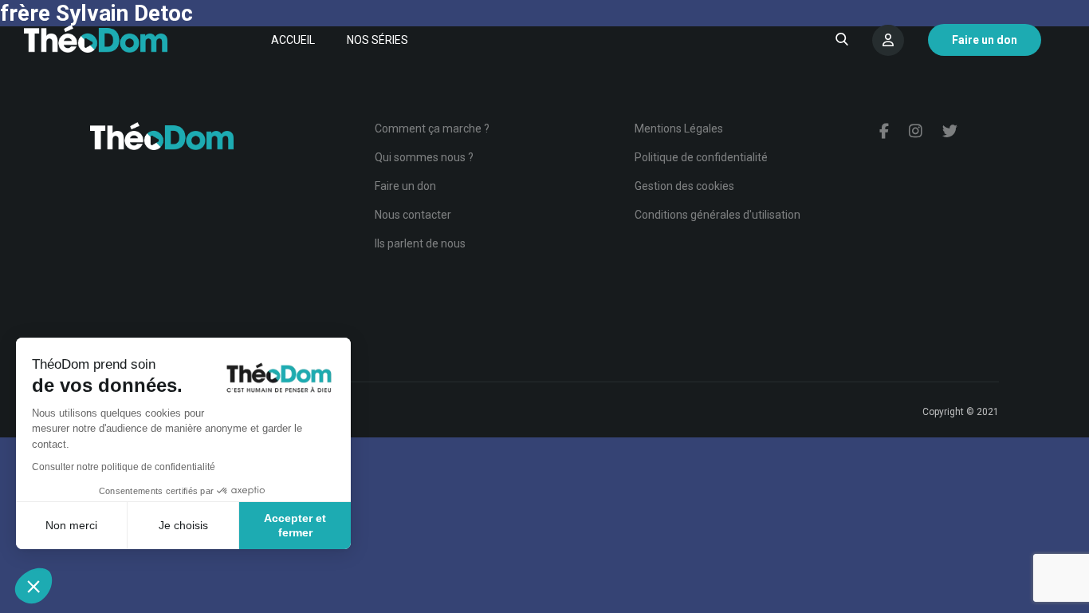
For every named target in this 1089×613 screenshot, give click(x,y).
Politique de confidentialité (701, 157)
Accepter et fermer (295, 525)
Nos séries (377, 40)
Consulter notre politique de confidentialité (123, 467)
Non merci (71, 525)
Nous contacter (413, 214)
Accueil (293, 40)
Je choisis (183, 525)
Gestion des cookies (684, 186)
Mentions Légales (679, 128)
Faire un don (405, 186)
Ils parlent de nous (420, 243)
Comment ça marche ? (432, 128)
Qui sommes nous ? (424, 157)
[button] (33, 586)
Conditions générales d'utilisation (717, 214)
